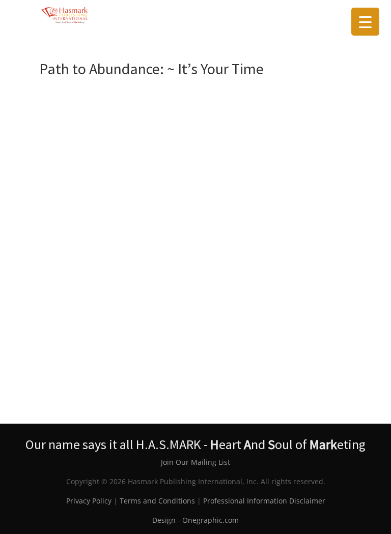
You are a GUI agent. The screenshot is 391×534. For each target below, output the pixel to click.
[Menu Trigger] (365, 22)
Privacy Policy (88, 501)
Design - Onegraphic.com (195, 520)
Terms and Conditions (157, 501)
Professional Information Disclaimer (264, 501)
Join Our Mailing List (195, 462)
